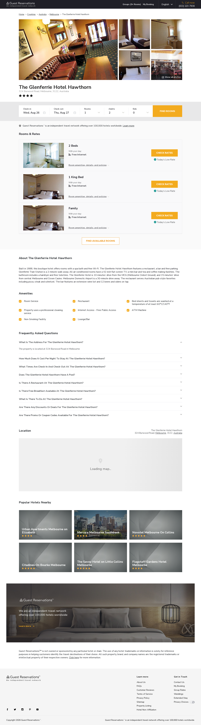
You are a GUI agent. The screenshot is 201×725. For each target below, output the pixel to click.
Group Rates (180, 690)
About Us (141, 682)
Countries (31, 14)
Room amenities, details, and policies (88, 165)
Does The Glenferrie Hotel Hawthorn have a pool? (47, 374)
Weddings (178, 694)
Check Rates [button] (164, 152)
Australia (42, 14)
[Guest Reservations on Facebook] (8, 709)
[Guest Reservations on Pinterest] (30, 709)
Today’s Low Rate (166, 159)
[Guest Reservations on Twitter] (15, 709)
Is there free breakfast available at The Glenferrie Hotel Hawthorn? (57, 391)
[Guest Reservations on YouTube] (36, 709)
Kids (135, 109)
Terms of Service (145, 694)
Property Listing (144, 705)
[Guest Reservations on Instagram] (22, 709)
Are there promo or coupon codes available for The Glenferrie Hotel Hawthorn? (64, 415)
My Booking (148, 4)
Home (21, 14)
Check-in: (27, 109)
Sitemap (140, 702)
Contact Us (179, 682)
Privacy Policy (143, 698)
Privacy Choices (181, 702)
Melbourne (54, 14)
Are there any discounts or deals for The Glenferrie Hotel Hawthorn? (58, 407)
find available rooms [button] (100, 241)
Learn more (128, 125)
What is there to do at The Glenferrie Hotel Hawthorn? (50, 399)
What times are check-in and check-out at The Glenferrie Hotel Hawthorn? (62, 366)
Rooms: (87, 109)
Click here (74, 657)
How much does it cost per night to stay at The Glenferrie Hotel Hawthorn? (62, 358)
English (165, 4)
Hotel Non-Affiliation (146, 709)
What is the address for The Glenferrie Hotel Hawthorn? (51, 342)
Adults (112, 109)
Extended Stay (181, 698)
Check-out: (59, 109)
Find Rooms (167, 111)
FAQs (139, 686)
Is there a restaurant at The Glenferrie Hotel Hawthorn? (51, 383)
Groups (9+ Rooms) (132, 4)
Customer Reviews (145, 690)
